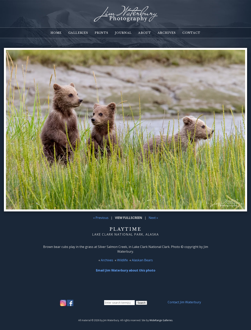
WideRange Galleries (160, 320)
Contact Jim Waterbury (184, 302)
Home (56, 33)
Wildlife (122, 260)
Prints (101, 33)
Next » (153, 218)
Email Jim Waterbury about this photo (125, 270)
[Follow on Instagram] (63, 304)
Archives (167, 33)
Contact (191, 33)
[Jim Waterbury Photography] (125, 19)
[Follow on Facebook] (70, 304)
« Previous (100, 218)
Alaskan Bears (142, 260)
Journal (123, 33)
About (144, 33)
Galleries (78, 33)
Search (141, 302)
